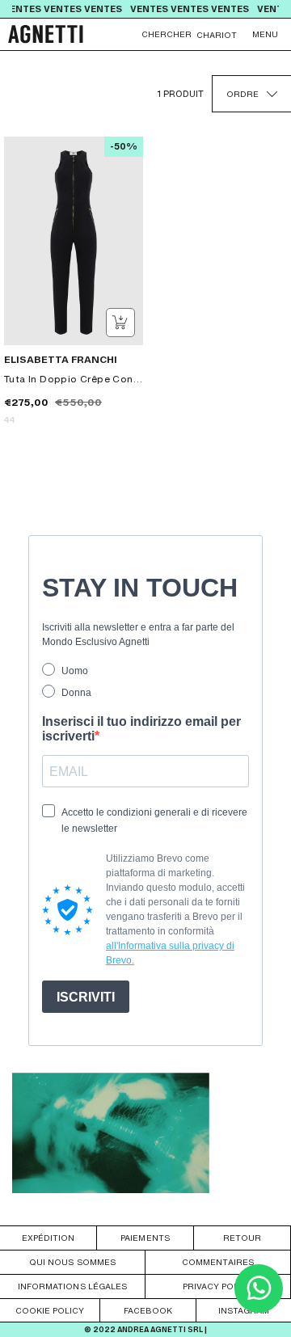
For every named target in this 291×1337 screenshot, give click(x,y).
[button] (265, 34)
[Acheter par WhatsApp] (258, 1308)
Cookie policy (49, 1310)
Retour (242, 1237)
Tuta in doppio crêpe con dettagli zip (73, 379)
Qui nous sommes (72, 1261)
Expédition (48, 1237)
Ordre (242, 93)
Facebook (148, 1310)
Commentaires (217, 1261)
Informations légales (72, 1286)
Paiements (144, 1237)
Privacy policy (218, 1286)
